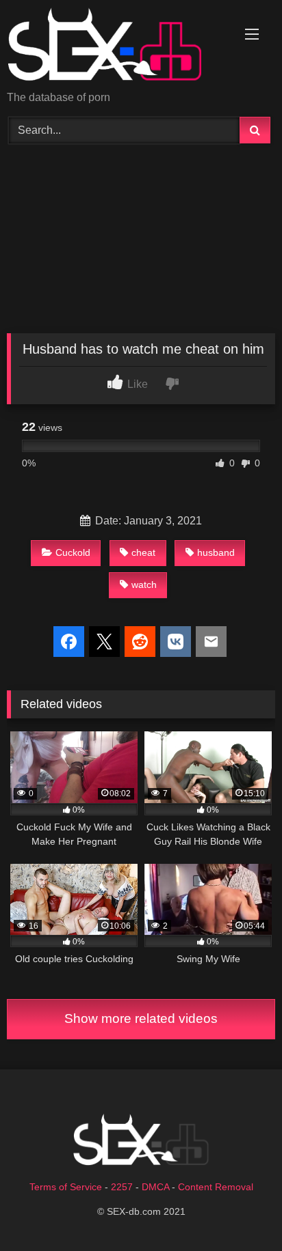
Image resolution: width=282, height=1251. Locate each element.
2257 (122, 1186)
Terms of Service (65, 1186)
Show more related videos (141, 1018)
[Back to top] (240, 1210)
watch (144, 584)
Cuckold (72, 552)
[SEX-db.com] (116, 46)
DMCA (155, 1186)
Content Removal (215, 1186)
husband (216, 552)
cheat (143, 552)
